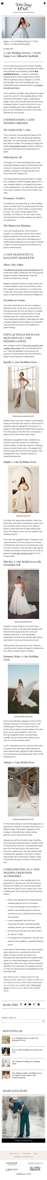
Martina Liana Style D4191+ (23, 621)
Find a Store (26, 1153)
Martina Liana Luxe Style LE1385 (23, 416)
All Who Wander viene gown (23, 716)
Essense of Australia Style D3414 (23, 819)
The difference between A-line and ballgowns (21, 270)
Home (6, 41)
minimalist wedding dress (22, 553)
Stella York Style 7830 (23, 516)
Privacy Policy (14, 1153)
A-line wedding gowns (18, 146)
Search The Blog (9, 1018)
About (36, 1153)
